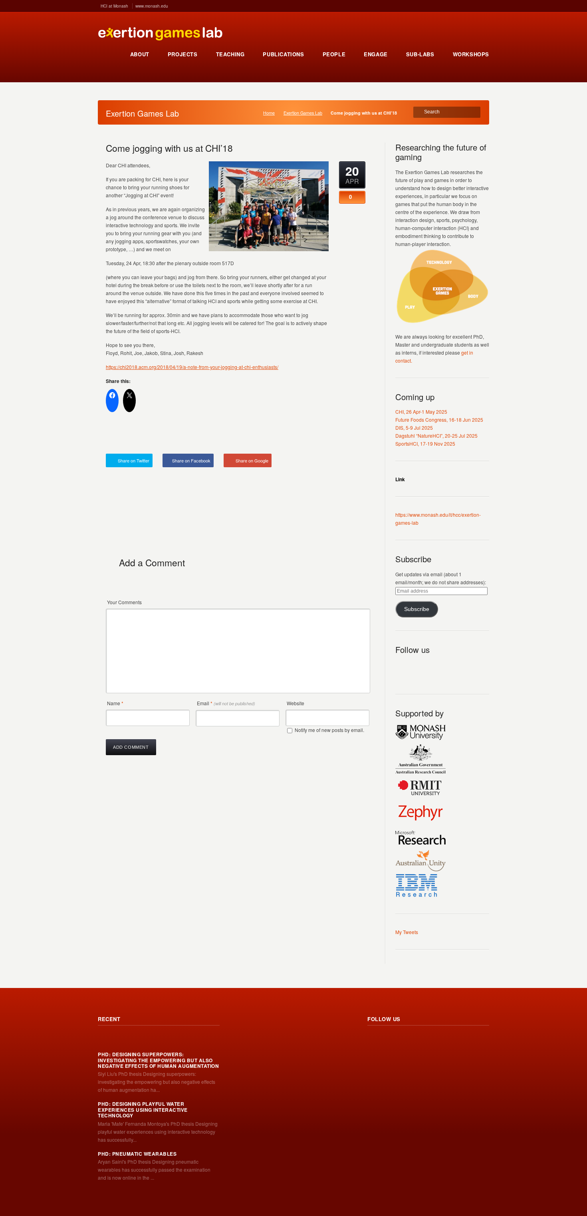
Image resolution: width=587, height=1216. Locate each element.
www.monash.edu (151, 6)
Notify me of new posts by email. (329, 729)
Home (269, 113)
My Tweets (406, 931)
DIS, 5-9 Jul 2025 (414, 427)
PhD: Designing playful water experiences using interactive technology (143, 1109)
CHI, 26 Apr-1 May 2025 (421, 411)
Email (226, 703)
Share (352, 435)
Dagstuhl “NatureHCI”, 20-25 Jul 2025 (436, 435)
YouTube (454, 668)
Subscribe (416, 609)
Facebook (436, 668)
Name (115, 703)
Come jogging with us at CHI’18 (169, 147)
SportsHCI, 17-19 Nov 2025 (425, 443)
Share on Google (252, 460)
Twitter (419, 668)
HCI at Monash (114, 6)
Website (295, 703)
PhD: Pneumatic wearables (137, 1153)
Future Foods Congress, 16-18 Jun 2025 (439, 419)
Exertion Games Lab (303, 113)
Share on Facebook (191, 460)
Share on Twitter (133, 460)
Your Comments (124, 602)
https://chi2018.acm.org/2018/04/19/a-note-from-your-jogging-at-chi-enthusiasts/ (192, 366)
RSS (401, 668)
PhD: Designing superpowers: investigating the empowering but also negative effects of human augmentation (158, 1060)
